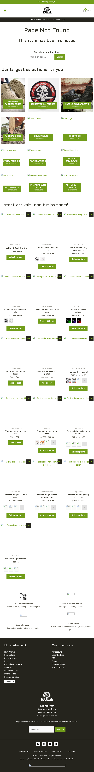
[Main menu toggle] (5, 10)
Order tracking (58, 655)
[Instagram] (44, 744)
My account (57, 652)
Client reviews (10, 658)
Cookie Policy (70, 751)
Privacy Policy (56, 751)
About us (8, 667)
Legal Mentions (24, 751)
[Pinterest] (56, 744)
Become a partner (11, 677)
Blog (6, 661)
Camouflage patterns (13, 664)
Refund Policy (58, 667)
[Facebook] (38, 744)
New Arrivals (9, 652)
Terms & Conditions (40, 751)
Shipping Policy (58, 664)
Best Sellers (9, 655)
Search (60, 57)
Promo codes (10, 674)
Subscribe (60, 729)
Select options (15, 257)
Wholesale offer (11, 670)
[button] (9, 681)
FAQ (53, 658)
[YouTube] (50, 744)
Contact (55, 661)
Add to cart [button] (16, 383)
